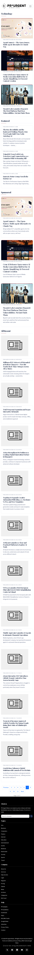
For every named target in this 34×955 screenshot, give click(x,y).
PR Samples (4, 907)
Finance (3, 834)
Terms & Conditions (7, 941)
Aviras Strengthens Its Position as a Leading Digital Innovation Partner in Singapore (16, 454)
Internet (3, 837)
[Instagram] (27, 950)
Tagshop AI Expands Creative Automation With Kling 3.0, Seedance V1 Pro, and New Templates (16, 500)
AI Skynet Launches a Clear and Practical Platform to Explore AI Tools (15, 545)
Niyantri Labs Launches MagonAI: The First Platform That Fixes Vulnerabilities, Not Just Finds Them (16, 111)
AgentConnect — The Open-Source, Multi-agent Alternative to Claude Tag (16, 44)
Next (22, 791)
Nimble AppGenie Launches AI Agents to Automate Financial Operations (17, 634)
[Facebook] (12, 950)
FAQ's (2, 915)
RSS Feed (3, 898)
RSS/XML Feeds (5, 918)
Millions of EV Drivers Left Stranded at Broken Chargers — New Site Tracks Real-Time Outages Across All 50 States (16, 365)
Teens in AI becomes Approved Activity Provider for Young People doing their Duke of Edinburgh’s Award (16, 724)
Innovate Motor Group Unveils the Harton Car (15, 177)
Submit (3, 886)
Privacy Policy (5, 927)
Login (2, 878)
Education (3, 840)
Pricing (3, 884)
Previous (6, 787)
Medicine (3, 849)
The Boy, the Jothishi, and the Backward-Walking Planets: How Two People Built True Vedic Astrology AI (15, 133)
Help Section (4, 875)
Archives (3, 892)
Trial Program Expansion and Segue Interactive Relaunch (16, 411)
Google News (4, 921)
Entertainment (5, 843)
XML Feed (24, 941)
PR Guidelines (5, 910)
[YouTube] (22, 950)
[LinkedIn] (17, 950)
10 (14, 791)
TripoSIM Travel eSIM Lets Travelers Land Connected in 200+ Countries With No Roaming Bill (16, 156)
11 (17, 791)
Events (3, 846)
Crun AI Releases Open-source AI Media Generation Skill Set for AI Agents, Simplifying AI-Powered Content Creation (15, 78)
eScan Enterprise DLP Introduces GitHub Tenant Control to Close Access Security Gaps (15, 678)
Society (3, 854)
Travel (3, 860)
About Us (3, 869)
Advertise (3, 924)
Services (3, 872)
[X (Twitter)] (7, 950)
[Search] (31, 816)
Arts (2, 825)
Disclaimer (29, 939)
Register (3, 881)
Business (3, 828)
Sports (3, 857)
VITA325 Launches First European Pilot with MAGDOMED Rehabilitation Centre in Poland (17, 590)
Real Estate (4, 852)
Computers (4, 831)
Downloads (4, 913)
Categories (4, 895)
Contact (3, 930)
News (2, 889)
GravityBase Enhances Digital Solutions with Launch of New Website (16, 769)
